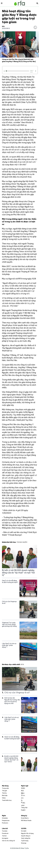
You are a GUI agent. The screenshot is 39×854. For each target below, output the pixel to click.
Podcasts (5, 823)
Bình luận (4, 795)
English (23, 810)
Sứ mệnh (23, 831)
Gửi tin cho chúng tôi (8, 840)
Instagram (5, 838)
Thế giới (4, 790)
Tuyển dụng (24, 840)
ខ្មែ (21, 800)
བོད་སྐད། (23, 802)
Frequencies (6, 820)
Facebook (5, 833)
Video (4, 798)
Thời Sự (4, 793)
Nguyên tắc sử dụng (27, 833)
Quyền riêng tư (25, 836)
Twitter (4, 836)
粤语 (22, 790)
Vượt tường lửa (25, 838)
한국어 (23, 795)
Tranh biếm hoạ (6, 800)
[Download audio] (35, 70)
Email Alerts (25, 818)
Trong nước (5, 788)
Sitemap (23, 843)
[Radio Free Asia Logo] (19, 3)
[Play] (4, 71)
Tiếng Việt (24, 807)
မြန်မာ (22, 793)
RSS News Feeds (26, 820)
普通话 (23, 788)
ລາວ (22, 798)
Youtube (4, 831)
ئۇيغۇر (22, 805)
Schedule (5, 818)
